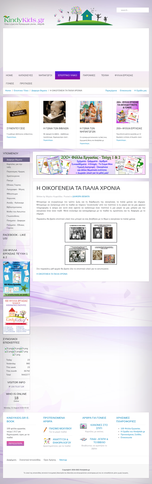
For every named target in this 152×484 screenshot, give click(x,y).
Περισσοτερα (15, 443)
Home (9, 75)
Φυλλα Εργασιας (124, 75)
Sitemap (63, 460)
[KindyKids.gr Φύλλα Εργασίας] (91, 165)
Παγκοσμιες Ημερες (16, 171)
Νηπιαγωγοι (45, 75)
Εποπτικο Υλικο (67, 75)
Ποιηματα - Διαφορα (16, 220)
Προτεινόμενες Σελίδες (131, 434)
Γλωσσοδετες (13, 216)
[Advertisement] (76, 49)
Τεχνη (105, 75)
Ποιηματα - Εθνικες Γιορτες (15, 226)
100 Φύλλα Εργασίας (130, 428)
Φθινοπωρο (12, 194)
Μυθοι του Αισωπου (16, 211)
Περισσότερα (11, 137)
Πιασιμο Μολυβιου (60, 428)
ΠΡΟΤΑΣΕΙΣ (26, 83)
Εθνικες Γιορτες (14, 185)
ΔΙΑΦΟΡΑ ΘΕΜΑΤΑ (81, 196)
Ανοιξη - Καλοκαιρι (15, 202)
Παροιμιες (89, 75)
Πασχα (10, 180)
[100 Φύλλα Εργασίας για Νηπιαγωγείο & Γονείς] (16, 278)
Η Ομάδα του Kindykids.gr (133, 431)
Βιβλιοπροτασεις (14, 207)
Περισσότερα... (85, 143)
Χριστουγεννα (13, 176)
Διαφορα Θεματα (39, 90)
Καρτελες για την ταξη (14, 165)
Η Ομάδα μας (140, 90)
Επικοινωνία (125, 90)
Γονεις (10, 83)
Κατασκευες (26, 75)
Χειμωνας (11, 198)
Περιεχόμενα (111, 90)
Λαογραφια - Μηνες (16, 189)
